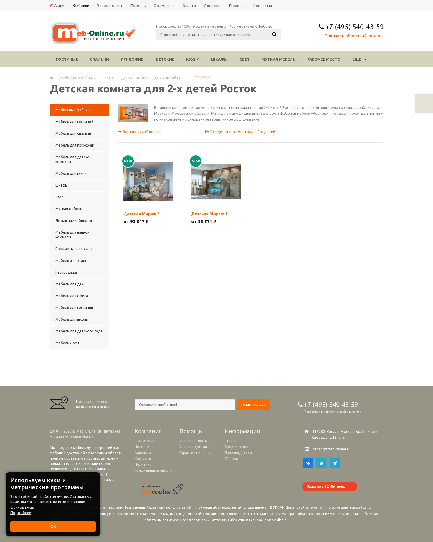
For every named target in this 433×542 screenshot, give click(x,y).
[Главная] (51, 78)
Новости (142, 447)
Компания (148, 431)
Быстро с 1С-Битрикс (326, 486)
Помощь (190, 431)
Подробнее (20, 513)
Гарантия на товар (195, 453)
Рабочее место (324, 59)
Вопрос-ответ (236, 447)
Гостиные (67, 59)
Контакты (143, 458)
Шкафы (219, 59)
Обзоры (231, 458)
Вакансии (143, 453)
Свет (244, 59)
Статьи (230, 441)
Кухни (192, 59)
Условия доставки (195, 447)
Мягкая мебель (278, 59)
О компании (145, 441)
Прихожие (132, 59)
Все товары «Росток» (141, 131)
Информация (242, 431)
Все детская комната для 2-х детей (242, 131)
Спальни (99, 59)
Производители (238, 453)
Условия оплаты (193, 441)
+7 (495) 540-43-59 (354, 26)
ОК (53, 526)
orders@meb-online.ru (332, 449)
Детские (164, 59)
